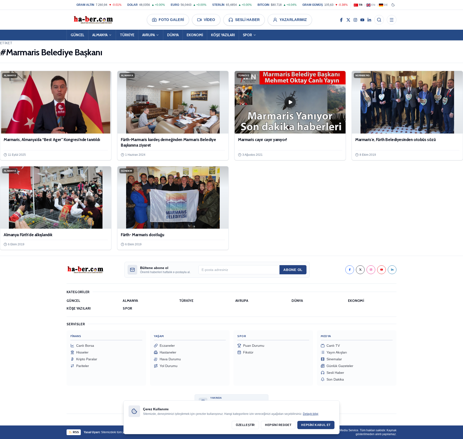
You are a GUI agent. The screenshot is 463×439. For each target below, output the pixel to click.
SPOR (247, 35)
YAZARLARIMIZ (293, 20)
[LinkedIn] (369, 20)
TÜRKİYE (127, 35)
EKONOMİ (195, 35)
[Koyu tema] (393, 4)
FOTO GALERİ (171, 20)
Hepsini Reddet (278, 425)
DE (386, 4)
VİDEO (209, 20)
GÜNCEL (77, 35)
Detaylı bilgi (310, 414)
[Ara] (379, 20)
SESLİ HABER (247, 20)
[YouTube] (362, 20)
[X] (348, 20)
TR (361, 4)
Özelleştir (245, 425)
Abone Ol (293, 270)
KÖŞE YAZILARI (223, 35)
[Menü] (391, 20)
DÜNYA (173, 35)
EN (373, 4)
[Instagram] (355, 20)
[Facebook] (341, 20)
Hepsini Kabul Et (316, 425)
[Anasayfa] (93, 20)
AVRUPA (148, 35)
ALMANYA (100, 35)
